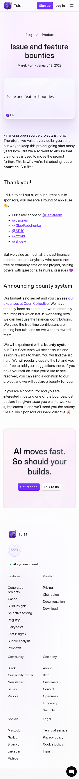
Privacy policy (53, 737)
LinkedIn (14, 751)
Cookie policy (53, 744)
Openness (50, 696)
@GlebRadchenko (26, 225)
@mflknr (18, 236)
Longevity (50, 703)
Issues (12, 689)
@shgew (19, 241)
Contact (48, 689)
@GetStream (52, 215)
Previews (14, 648)
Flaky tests (15, 627)
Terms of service (55, 730)
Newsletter (15, 682)
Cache (12, 599)
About (47, 668)
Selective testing (20, 613)
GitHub (13, 737)
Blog (28, 35)
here (7, 360)
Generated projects (15, 590)
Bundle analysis (19, 641)
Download (50, 608)
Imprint (47, 751)
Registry (14, 620)
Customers (50, 682)
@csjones (20, 220)
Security (49, 710)
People (13, 696)
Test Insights (17, 634)
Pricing (48, 587)
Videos (13, 758)
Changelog (51, 594)
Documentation (54, 601)
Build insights (17, 606)
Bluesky (13, 744)
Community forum (20, 675)
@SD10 (18, 231)
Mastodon (15, 730)
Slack (12, 668)
